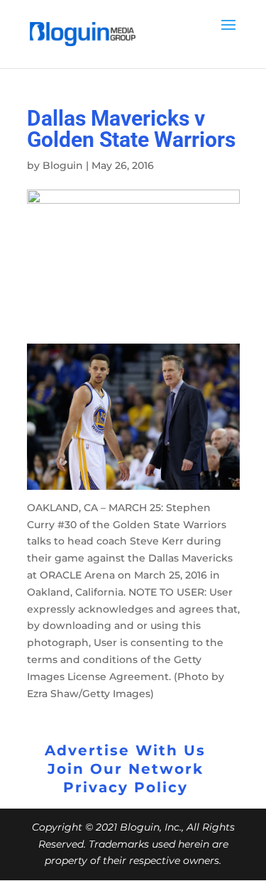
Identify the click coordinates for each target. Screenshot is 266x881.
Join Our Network (126, 768)
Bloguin (63, 165)
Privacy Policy (125, 787)
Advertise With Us (125, 750)
